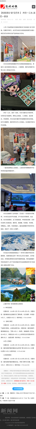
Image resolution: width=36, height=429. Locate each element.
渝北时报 (9, 411)
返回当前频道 (18, 388)
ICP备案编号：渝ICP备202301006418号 (17, 425)
